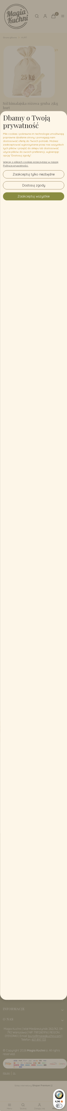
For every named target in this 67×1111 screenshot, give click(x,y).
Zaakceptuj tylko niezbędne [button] (33, 174)
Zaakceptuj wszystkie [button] (34, 196)
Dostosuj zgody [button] (33, 185)
